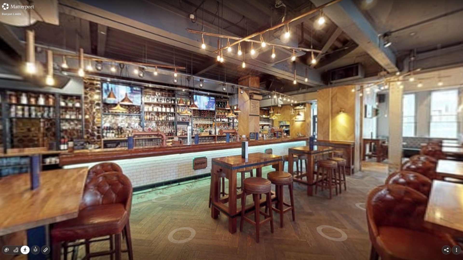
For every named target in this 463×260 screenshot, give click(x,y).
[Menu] (456, 249)
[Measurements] (45, 249)
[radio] (6, 250)
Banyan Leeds (11, 14)
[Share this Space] (446, 249)
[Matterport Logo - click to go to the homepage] (18, 6)
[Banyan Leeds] (231, 130)
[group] (16, 249)
